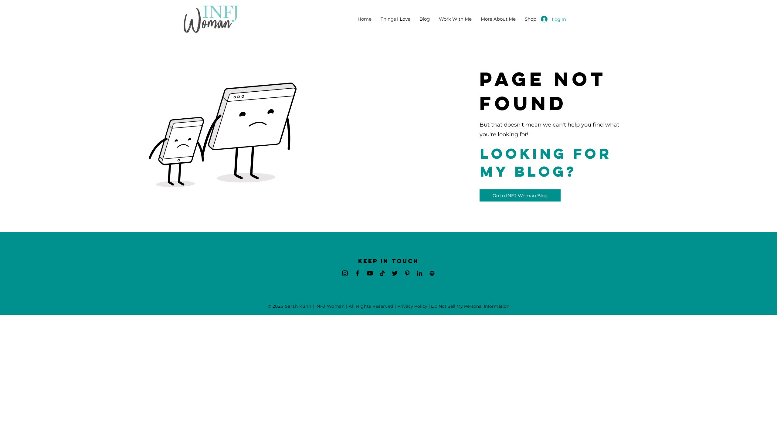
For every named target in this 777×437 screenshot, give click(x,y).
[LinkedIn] (419, 273)
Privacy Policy (412, 306)
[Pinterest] (407, 273)
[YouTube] (370, 273)
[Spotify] (432, 273)
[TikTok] (382, 273)
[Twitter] (395, 273)
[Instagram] (345, 273)
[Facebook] (357, 273)
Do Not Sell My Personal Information (470, 306)
